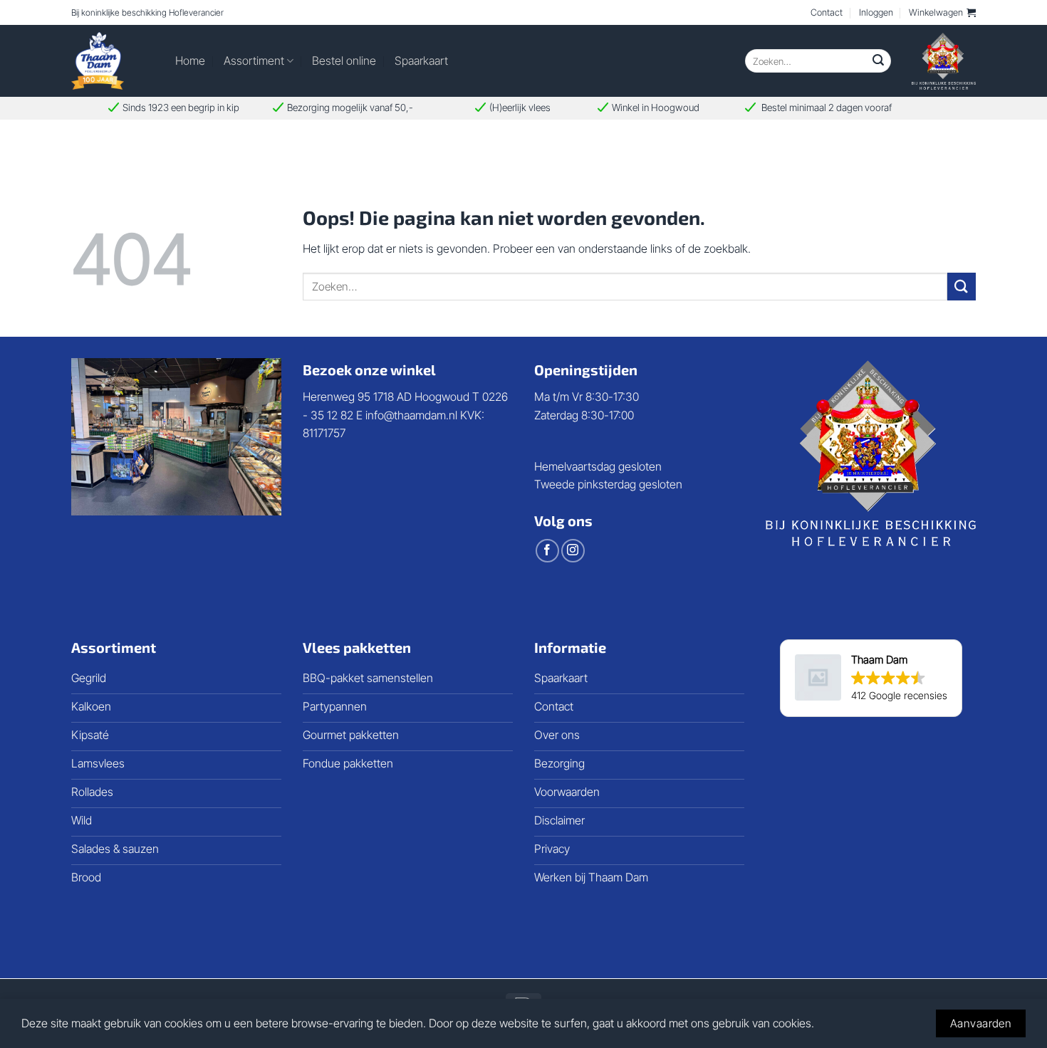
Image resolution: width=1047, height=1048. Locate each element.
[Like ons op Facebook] (547, 550)
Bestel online (344, 60)
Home (190, 60)
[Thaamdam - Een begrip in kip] (112, 61)
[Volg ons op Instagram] (573, 550)
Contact (827, 12)
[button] (942, 13)
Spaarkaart (421, 60)
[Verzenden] (878, 61)
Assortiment (254, 60)
